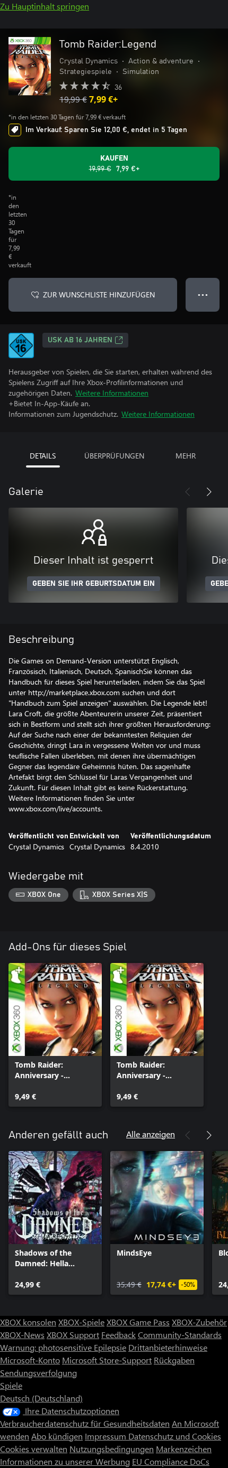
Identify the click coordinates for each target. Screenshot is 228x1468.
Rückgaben (174, 1360)
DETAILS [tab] (43, 456)
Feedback (118, 1334)
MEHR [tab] (186, 456)
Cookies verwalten (33, 1448)
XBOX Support (73, 1334)
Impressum (106, 1436)
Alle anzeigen (150, 1133)
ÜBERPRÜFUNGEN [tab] (114, 456)
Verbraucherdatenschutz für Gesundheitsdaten (85, 1423)
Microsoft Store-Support (107, 1360)
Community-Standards (180, 1334)
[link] (55, 1035)
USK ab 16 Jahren (80, 340)
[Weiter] (209, 491)
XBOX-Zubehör (199, 1321)
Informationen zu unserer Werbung (65, 1461)
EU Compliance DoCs (170, 1461)
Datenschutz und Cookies (174, 1436)
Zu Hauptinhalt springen (44, 6)
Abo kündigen (57, 1436)
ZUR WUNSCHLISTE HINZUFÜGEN (99, 294)
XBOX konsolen (28, 1321)
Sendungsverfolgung (38, 1372)
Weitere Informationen (111, 393)
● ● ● (203, 294)
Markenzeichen (184, 1448)
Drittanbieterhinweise (167, 1347)
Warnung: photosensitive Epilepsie (63, 1347)
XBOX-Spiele (81, 1321)
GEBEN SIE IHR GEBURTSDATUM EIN (93, 583)
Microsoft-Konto (30, 1360)
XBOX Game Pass (138, 1321)
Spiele (11, 1385)
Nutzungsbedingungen (111, 1448)
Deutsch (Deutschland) (41, 1398)
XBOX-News (22, 1334)
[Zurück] (187, 491)
